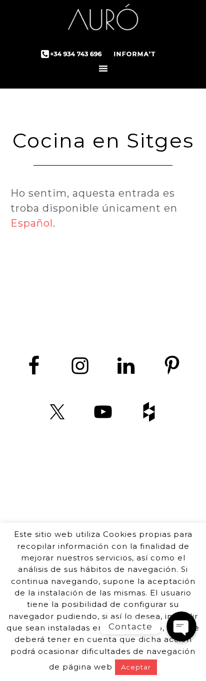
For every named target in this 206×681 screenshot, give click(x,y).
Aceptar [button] (136, 667)
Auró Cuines (103, 20)
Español (31, 223)
